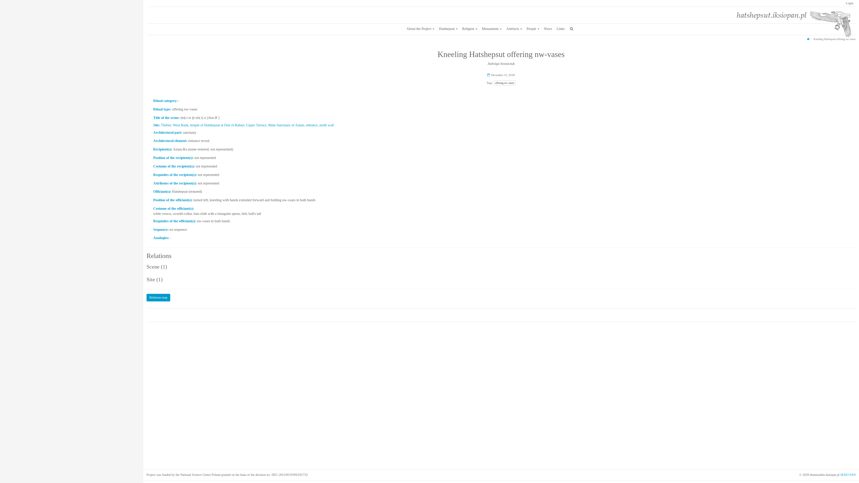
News (548, 29)
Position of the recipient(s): (173, 158)
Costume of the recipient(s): (174, 166)
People (532, 29)
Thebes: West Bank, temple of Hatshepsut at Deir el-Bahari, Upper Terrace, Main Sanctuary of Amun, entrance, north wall (247, 125)
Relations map (158, 297)
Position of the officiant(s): (173, 200)
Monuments (491, 29)
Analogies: (161, 238)
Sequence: (161, 229)
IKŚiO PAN (848, 475)
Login (849, 3)
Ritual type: (162, 109)
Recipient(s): (162, 149)
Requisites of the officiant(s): (174, 221)
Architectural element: (170, 141)
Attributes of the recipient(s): (175, 183)
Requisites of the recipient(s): (175, 175)
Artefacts (513, 29)
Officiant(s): (162, 191)
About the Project (419, 29)
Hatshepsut (447, 29)
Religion (468, 29)
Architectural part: (167, 132)
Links (561, 29)
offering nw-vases (504, 83)
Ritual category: (165, 101)
